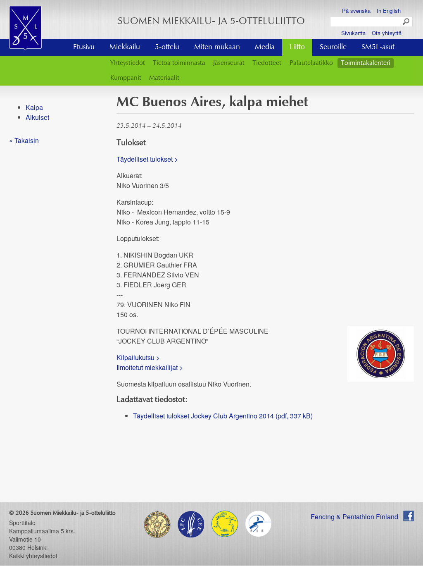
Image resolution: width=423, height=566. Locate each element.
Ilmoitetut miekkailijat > (149, 367)
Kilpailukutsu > (138, 357)
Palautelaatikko (311, 63)
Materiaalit (164, 78)
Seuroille (333, 47)
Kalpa (34, 107)
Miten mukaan (217, 47)
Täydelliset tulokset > (147, 159)
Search (406, 22)
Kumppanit (125, 78)
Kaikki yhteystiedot (33, 556)
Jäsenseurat (229, 63)
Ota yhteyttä (387, 33)
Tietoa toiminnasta (179, 63)
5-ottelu (167, 47)
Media (265, 47)
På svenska (356, 10)
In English (389, 10)
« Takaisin (24, 140)
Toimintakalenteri (365, 63)
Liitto (297, 47)
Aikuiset (37, 117)
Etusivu (84, 47)
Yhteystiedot (127, 63)
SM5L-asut (377, 47)
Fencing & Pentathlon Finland (354, 516)
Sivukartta (353, 33)
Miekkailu (124, 47)
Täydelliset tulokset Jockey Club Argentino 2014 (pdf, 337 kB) (223, 415)
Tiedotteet (266, 63)
